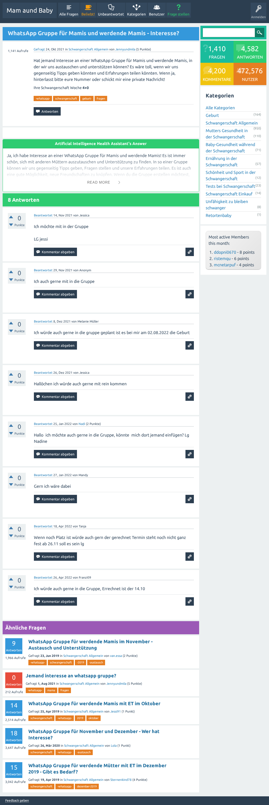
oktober (94, 718)
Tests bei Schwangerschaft (230, 186)
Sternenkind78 (121, 779)
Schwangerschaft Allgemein (88, 49)
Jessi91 (115, 711)
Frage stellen (178, 14)
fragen (101, 98)
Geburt (212, 115)
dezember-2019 (87, 786)
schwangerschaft (66, 98)
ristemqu (222, 258)
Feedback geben (17, 800)
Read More (98, 182)
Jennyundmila (116, 683)
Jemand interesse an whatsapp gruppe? (71, 675)
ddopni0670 (225, 252)
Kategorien (136, 14)
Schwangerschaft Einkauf (229, 193)
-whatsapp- (43, 98)
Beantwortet (43, 215)
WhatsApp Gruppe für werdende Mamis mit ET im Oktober (94, 703)
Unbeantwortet (111, 14)
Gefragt (39, 49)
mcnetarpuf (225, 264)
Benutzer (156, 14)
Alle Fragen (68, 14)
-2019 (80, 662)
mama (51, 690)
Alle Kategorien (220, 107)
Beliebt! (88, 14)
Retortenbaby (218, 215)
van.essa (116, 655)
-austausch (96, 662)
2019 (80, 718)
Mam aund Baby (30, 10)
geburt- (86, 98)
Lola (114, 745)
